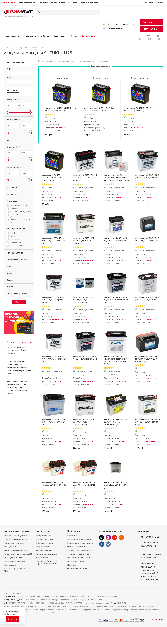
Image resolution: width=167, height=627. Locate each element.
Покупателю (42, 531)
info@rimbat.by (148, 557)
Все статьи (26, 342)
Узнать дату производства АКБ (17, 569)
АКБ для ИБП (10, 546)
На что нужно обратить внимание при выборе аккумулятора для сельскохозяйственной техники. (17, 387)
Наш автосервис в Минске (80, 557)
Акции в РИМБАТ (44, 550)
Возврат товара (43, 535)
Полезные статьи (75, 561)
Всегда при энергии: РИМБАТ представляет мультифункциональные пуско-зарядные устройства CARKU (19, 367)
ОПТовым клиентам (77, 568)
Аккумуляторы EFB (13, 557)
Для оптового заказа (151, 554)
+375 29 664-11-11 (125, 24)
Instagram (108, 537)
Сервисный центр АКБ (78, 554)
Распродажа (88, 36)
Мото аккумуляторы (14, 543)
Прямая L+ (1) (60, 128)
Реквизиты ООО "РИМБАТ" (80, 539)
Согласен (12, 619)
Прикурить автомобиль (47, 554)
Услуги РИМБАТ (43, 557)
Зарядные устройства (37, 36)
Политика (72, 565)
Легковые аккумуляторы (16, 535)
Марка (9, 68)
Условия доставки (44, 539)
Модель (10, 77)
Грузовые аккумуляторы (16, 539)
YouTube (114, 537)
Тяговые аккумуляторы (15, 550)
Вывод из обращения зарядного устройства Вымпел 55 (16, 350)
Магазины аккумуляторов (80, 543)
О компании (73, 531)
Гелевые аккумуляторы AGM (18, 554)
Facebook (101, 544)
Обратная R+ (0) (89, 197)
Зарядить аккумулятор (78, 550)
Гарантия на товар (44, 543)
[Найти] (97, 12)
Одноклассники (121, 537)
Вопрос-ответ (42, 546)
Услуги (74, 36)
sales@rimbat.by (149, 546)
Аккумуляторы (13, 36)
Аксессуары (60, 36)
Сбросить (19, 302)
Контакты (72, 535)
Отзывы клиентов (76, 546)
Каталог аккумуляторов (16, 531)
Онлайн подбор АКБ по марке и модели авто (47, 562)
